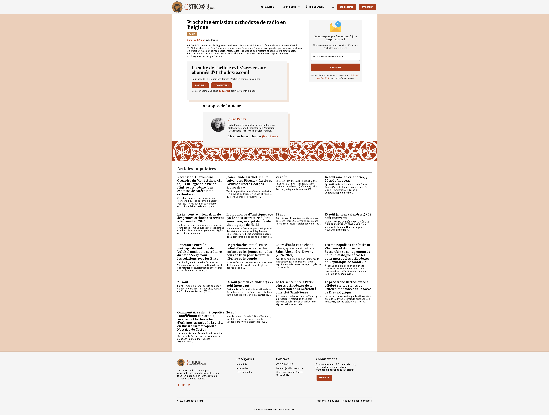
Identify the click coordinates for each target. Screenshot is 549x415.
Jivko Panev (237, 119)
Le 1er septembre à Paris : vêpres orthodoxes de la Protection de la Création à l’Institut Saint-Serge (296, 287)
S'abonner (367, 7)
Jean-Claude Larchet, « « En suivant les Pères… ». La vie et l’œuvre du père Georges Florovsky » (249, 182)
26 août (232, 312)
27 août (182, 282)
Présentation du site (328, 400)
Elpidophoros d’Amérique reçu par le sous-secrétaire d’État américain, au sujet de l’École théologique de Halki (249, 219)
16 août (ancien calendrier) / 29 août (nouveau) (346, 178)
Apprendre (290, 7)
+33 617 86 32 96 (284, 364)
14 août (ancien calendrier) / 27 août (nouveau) (249, 283)
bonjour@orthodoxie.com (290, 368)
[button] (277, 7)
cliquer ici (224, 91)
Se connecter (221, 85)
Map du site (288, 409)
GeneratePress (274, 409)
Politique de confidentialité (357, 400)
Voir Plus (324, 377)
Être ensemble (315, 7)
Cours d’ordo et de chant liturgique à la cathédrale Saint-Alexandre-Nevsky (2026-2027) (295, 250)
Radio (192, 34)
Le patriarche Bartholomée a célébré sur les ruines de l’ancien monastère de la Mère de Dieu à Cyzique (348, 287)
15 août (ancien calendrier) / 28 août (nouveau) (348, 216)
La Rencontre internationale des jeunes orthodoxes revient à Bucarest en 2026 (200, 218)
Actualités (267, 7)
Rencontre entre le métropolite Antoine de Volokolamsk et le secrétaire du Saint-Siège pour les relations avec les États (199, 251)
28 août (281, 214)
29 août (281, 177)
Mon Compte (346, 7)
